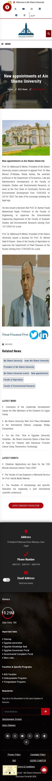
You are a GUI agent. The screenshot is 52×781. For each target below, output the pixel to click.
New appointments (39, 373)
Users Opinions (8, 725)
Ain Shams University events (16, 373)
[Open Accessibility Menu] (7, 7)
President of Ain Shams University (19, 367)
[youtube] (23, 9)
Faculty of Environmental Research (19, 386)
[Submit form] (45, 711)
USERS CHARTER (38, 760)
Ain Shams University (13, 360)
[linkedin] (40, 9)
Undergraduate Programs (15, 678)
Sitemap (7, 639)
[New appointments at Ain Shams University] (26, 137)
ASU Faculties (9, 674)
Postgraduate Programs (14, 681)
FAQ (14, 760)
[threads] (24, 15)
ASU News (23, 89)
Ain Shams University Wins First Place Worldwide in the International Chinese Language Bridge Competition (26, 425)
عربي (32, 15)
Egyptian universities (12, 643)
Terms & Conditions (26, 766)
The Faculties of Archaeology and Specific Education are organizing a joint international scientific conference (26, 489)
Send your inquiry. (26, 583)
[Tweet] (34, 334)
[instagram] (31, 9)
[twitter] (15, 9)
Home (10, 89)
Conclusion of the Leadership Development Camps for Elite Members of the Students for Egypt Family (26, 411)
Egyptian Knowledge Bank (15, 646)
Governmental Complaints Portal (18, 654)
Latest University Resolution (26, 506)
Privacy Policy (14, 754)
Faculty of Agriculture (13, 379)
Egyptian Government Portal (16, 650)
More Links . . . (10, 657)
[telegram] (16, 15)
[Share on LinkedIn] (43, 334)
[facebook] (8, 736)
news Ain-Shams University (37, 360)
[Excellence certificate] (10, 770)
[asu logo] (26, 29)
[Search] (48, 33)
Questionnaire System (12, 719)
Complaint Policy (37, 754)
